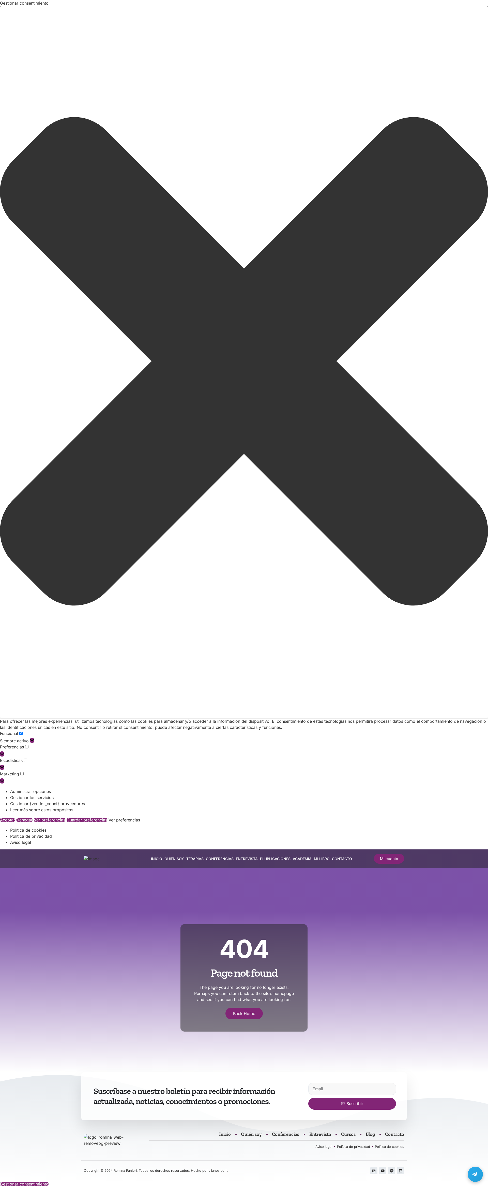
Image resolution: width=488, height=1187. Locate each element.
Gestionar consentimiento (24, 1184)
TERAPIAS (195, 859)
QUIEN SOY (174, 859)
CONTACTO (342, 859)
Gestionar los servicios (32, 797)
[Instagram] (373, 1170)
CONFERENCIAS (220, 859)
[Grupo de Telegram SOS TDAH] (475, 1174)
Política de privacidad (31, 836)
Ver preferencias (49, 820)
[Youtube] (382, 1170)
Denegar (24, 820)
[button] (244, 362)
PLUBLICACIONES (275, 859)
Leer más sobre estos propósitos (41, 809)
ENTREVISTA (247, 859)
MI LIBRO (322, 859)
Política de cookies (28, 830)
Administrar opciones (30, 791)
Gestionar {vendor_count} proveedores (47, 803)
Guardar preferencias (87, 820)
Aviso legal (20, 842)
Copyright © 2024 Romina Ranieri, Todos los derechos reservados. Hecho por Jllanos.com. (156, 1170)
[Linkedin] (400, 1170)
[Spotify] (391, 1170)
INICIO (156, 859)
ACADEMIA (302, 859)
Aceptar (7, 820)
